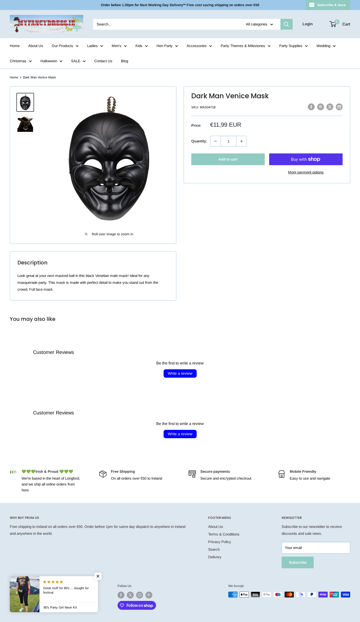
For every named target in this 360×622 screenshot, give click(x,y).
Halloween (48, 61)
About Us (35, 46)
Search (214, 549)
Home (15, 46)
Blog (124, 61)
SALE (75, 61)
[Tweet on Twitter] (329, 106)
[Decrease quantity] (215, 141)
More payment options (306, 172)
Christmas (18, 61)
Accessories (197, 46)
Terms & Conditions (224, 534)
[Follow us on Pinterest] (148, 595)
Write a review (180, 373)
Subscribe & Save (331, 5)
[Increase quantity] (241, 141)
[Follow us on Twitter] (130, 595)
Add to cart (228, 159)
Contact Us (103, 61)
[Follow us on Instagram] (139, 595)
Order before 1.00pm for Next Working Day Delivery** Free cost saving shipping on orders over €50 (180, 5)
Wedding (323, 46)
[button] (98, 576)
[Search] (286, 24)
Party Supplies (290, 46)
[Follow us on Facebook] (121, 595)
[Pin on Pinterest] (320, 106)
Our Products (62, 46)
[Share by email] (339, 106)
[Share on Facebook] (311, 106)
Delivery (214, 557)
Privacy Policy (219, 542)
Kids (139, 46)
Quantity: (199, 141)
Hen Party (164, 46)
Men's (116, 46)
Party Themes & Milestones (243, 46)
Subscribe (297, 562)
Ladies (92, 46)
